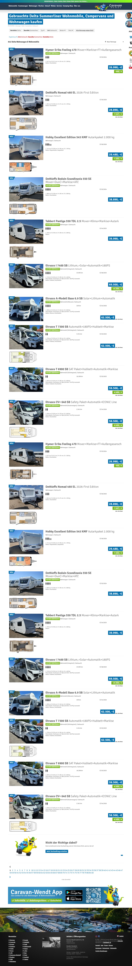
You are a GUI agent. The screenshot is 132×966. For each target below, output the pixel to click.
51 (17, 873)
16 (46, 870)
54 (25, 873)
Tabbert (26, 959)
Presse (106, 945)
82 (92, 873)
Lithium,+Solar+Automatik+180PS (78, 265)
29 (78, 870)
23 (63, 870)
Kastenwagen (23, 6)
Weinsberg (13, 961)
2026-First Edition (72, 92)
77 (80, 873)
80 (88, 873)
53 (22, 873)
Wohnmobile (13, 6)
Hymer (26, 948)
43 (112, 870)
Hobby (12, 948)
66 (54, 873)
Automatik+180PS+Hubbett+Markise (80, 327)
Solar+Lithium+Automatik (80, 298)
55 (27, 873)
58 (34, 873)
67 (56, 873)
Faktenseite (113, 948)
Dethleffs (26, 942)
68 (59, 873)
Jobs (102, 945)
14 (42, 870)
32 (85, 870)
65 (51, 873)
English (121, 936)
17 (49, 870)
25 (68, 870)
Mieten (53, 6)
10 (32, 870)
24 (66, 870)
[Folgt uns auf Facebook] (99, 936)
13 (39, 870)
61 (42, 873)
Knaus (11, 951)
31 (83, 870)
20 (56, 870)
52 (20, 873)
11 (34, 870)
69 (61, 873)
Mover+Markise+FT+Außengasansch (83, 50)
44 (114, 870)
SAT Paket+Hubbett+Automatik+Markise (82, 369)
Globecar (12, 946)
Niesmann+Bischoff (15, 955)
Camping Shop (68, 6)
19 (54, 870)
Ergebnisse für (13, 37)
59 (37, 873)
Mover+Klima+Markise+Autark (82, 221)
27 (73, 870)
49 (13, 873)
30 (80, 870)
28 (75, 870)
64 (49, 873)
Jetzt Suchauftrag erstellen (56, 851)
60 (39, 873)
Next (25, 953)
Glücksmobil (27, 946)
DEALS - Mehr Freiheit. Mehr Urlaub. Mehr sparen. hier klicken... (66, 1)
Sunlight (26, 957)
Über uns (77, 6)
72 (68, 873)
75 (75, 873)
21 (59, 870)
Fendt (25, 944)
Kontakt (97, 945)
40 (104, 870)
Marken (41, 6)
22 (61, 870)
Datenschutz (105, 948)
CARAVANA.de (107, 942)
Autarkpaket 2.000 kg (80, 137)
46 (119, 870)
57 (32, 873)
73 (71, 873)
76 (78, 873)
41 (107, 870)
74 (73, 873)
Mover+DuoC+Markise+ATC (68, 180)
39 (102, 870)
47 (121, 870)
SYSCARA (120, 941)
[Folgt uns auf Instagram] (96, 936)
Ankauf (47, 6)
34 (90, 870)
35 (92, 870)
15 (44, 870)
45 (117, 870)
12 (37, 870)
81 (90, 873)
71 (66, 873)
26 (71, 870)
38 (100, 870)
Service (59, 6)
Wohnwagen (33, 6)
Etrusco (12, 944)
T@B (11, 959)
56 (30, 873)
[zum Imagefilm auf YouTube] (51, 947)
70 (63, 873)
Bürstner (12, 940)
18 (51, 870)
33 (88, 870)
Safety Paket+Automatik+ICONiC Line (81, 402)
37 (97, 870)
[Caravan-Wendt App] (66, 907)
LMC (11, 953)
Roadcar (12, 957)
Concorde (12, 942)
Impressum (98, 948)
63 (46, 873)
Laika (25, 951)
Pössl (25, 955)
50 (15, 873)
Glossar (111, 945)
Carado (26, 940)
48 (10, 873)
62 (44, 873)
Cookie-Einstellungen (101, 951)
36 (95, 870)
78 (83, 873)
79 (85, 873)
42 (109, 870)
